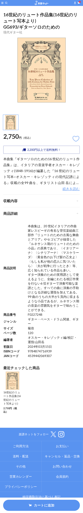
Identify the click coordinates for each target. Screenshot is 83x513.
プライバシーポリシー (21, 486)
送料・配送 (21, 456)
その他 (21, 466)
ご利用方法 (21, 446)
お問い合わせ (62, 466)
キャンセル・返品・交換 (62, 456)
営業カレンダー (21, 476)
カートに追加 (44, 505)
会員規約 (62, 476)
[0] (78, 3)
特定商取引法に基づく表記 (42, 497)
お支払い (62, 446)
